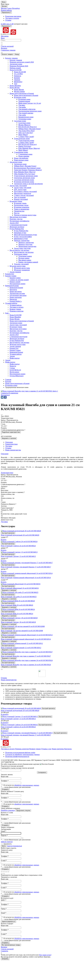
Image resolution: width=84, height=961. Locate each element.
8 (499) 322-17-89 (7, 24)
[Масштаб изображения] (8, 871)
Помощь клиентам (22, 749)
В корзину (5, 714)
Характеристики (7, 473)
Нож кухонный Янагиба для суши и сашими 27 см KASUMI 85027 (26, 656)
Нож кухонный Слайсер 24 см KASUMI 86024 (18, 546)
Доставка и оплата (8, 749)
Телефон (5, 781)
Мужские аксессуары (22, 268)
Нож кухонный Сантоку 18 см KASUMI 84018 (18, 622)
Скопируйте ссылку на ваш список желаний (17, 768)
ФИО (3, 900)
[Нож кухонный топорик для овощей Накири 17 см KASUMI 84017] (27, 733)
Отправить (5, 789)
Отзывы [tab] (8, 448)
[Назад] (2, 873)
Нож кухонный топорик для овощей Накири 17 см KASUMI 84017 (26, 567)
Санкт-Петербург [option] (13, 8)
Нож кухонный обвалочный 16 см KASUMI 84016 (20, 588)
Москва (4, 6)
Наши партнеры (58, 749)
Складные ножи (24, 123)
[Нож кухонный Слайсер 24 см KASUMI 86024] (19, 725)
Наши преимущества (9, 680)
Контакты (68, 749)
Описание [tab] (9, 442)
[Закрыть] (2, 669)
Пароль (4, 835)
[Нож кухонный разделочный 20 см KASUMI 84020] (21, 708)
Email (3, 831)
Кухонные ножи (24, 99)
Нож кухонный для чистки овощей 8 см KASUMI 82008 (22, 631)
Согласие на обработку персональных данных (22, 754)
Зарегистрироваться (14, 846)
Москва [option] (4, 8)
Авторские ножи (20, 164)
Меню (4, 2)
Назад (17, 54)
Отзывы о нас (46, 749)
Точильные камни (25, 256)
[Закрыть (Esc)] (2, 871)
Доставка (4, 522)
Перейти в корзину (8, 810)
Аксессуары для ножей (22, 187)
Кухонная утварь (20, 203)
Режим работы (6, 10)
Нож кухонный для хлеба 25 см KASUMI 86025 (19, 597)
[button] (5, 395)
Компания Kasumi (16, 287)
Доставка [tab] (8, 446)
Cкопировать (42, 772)
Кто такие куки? (45, 955)
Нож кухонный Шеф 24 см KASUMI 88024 (17, 614)
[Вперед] (4, 873)
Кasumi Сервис (15, 278)
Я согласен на (21, 785)
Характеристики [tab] (11, 444)
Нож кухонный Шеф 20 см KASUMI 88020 (17, 605)
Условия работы (16, 305)
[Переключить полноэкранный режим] (6, 871)
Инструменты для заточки (24, 252)
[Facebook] (5, 397)
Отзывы (4, 678)
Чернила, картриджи (26, 242)
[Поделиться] (4, 871)
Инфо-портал (15, 364)
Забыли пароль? (7, 842)
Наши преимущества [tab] (13, 450)
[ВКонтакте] (2, 397)
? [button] (6, 426)
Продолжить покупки (23, 810)
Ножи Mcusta (19, 89)
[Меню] (2, 52)
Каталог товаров (7, 54)
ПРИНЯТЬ (5, 959)
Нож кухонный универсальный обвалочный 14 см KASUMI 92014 (26, 577)
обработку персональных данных (26, 785)
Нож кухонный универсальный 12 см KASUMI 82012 (21, 648)
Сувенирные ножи (25, 154)
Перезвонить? (6, 12)
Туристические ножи (26, 140)
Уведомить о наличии (9, 438)
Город (4, 909)
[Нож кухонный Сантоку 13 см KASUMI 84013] (19, 716)
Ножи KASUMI (20, 72)
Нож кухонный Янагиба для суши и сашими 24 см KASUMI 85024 (26, 665)
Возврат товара (35, 749)
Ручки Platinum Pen (21, 231)
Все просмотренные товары (11, 945)
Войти (4, 846)
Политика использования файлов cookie (20, 752)
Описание (4, 454)
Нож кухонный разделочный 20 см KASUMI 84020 (20, 535)
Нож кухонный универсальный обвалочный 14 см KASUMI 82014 (26, 639)
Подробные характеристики (11, 432)
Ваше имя (4, 776)
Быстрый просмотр (8, 533)
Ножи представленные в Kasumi (26, 95)
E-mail (4, 860)
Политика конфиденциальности (17, 756)
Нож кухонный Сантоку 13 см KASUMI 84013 (18, 556)
